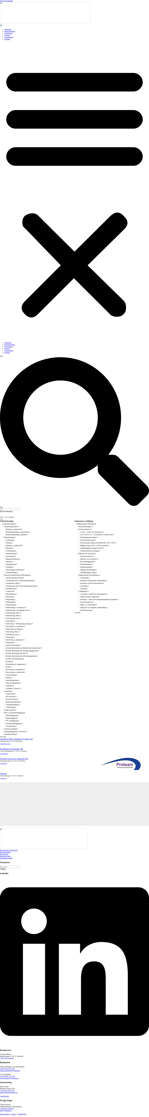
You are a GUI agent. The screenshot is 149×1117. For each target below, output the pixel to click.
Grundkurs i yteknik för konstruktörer (93, 594)
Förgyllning (10, 599)
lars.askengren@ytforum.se (9, 1078)
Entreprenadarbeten (11, 526)
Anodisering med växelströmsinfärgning (20, 580)
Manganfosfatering (13, 559)
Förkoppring (11, 602)
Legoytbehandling (9, 524)
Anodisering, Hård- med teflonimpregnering (21, 586)
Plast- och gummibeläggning (14, 713)
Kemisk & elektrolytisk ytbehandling (17, 575)
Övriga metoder (10, 710)
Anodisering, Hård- (13, 583)
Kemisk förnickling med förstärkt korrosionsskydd (24, 648)
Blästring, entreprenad (14, 529)
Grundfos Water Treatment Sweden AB (16, 739)
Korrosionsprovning (87, 540)
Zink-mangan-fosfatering (15, 570)
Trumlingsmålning (13, 705)
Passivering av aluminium (15, 669)
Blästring (9, 548)
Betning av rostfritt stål (14, 545)
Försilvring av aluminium (15, 640)
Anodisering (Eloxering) (15, 578)
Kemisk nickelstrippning (15, 659)
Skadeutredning (86, 567)
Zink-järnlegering (12, 680)
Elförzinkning (11, 594)
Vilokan (3, 773)
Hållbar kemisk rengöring (89, 597)
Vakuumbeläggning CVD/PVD (15, 732)
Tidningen (7, 29)
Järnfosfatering (11, 553)
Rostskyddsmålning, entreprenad (18, 532)
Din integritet (4, 1114)
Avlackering (10, 694)
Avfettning (10, 540)
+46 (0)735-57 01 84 (7, 1069)
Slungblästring (11, 564)
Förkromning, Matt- (13, 615)
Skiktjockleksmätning (88, 570)
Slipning (9, 562)
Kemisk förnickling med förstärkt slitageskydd (22, 651)
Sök (1, 356)
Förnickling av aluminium (15, 626)
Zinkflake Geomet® (13, 688)
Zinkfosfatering (12, 572)
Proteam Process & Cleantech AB (14, 759)
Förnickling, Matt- (13, 632)
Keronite (9, 661)
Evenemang (8, 33)
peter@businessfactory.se (8, 1092)
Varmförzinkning (10, 734)
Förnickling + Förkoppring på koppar (19, 624)
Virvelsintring (11, 726)
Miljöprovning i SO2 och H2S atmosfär (94, 545)
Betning (9, 543)
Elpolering (10, 597)
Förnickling (10, 621)
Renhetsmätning (86, 564)
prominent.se (4, 754)
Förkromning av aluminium (16, 607)
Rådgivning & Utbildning (86, 524)
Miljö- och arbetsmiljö (88, 605)
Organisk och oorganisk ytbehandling (93, 607)
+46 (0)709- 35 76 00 (7, 1076)
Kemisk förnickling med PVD (17, 653)
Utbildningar (84, 591)
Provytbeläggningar (87, 562)
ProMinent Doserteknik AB (11, 749)
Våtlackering (11, 707)
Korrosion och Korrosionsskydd (92, 583)
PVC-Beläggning (12, 721)
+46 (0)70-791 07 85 (7, 1090)
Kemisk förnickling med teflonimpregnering (21, 656)
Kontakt (7, 39)
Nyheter (7, 35)
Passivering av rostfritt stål (15, 672)
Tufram (9, 678)
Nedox (9, 667)
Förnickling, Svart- (13, 634)
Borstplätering (11, 589)
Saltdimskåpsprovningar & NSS (92, 548)
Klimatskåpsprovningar (89, 537)
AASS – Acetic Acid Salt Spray (92, 532)
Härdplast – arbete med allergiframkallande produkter (99, 599)
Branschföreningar (86, 526)
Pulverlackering (12, 699)
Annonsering (8, 37)
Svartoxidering (11, 675)
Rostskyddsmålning (13, 702)
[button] (74, 191)
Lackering (8, 691)
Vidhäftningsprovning (88, 572)
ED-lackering (11, 696)
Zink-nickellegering (13, 683)
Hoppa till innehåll (6, 1)
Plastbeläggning (12, 718)
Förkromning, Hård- (13, 613)
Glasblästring (11, 551)
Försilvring (10, 637)
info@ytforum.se (6, 1110)
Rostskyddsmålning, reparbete (17, 535)
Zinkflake (10, 686)
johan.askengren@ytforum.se (10, 1071)
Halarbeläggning (12, 715)
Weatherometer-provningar (90, 551)
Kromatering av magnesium (16, 664)
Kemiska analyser (87, 556)
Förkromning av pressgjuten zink (18, 610)
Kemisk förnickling (13, 645)
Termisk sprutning (11, 729)
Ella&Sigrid (22, 1114)
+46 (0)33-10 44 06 (7, 1058)
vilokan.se (3, 778)
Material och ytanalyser (87, 553)
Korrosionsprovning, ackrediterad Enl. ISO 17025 (98, 543)
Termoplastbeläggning (14, 723)
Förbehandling (9, 537)
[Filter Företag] (1, 517)
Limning (83, 589)
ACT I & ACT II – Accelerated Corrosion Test (97, 535)
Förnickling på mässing (14, 629)
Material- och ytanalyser (89, 559)
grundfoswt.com (5, 744)
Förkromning (11, 605)
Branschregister (9, 31)
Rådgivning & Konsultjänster (89, 575)
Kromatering (11, 556)
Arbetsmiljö (85, 578)
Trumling (9, 567)
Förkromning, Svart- (13, 618)
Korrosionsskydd (86, 602)
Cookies (13, 1114)
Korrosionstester (85, 529)
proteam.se (3, 763)
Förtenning (10, 642)
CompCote (10, 591)
